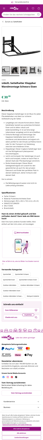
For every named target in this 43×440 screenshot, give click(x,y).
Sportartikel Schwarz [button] (22, 274)
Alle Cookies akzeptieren (21, 429)
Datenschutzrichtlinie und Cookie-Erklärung (17, 425)
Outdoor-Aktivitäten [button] (9, 285)
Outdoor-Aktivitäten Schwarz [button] (30, 285)
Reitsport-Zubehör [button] (33, 296)
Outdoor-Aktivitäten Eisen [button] (11, 291)
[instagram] (8, 377)
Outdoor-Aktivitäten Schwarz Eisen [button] (13, 296)
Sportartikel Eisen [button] (9, 280)
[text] (6, 97)
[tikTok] (16, 377)
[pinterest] (12, 377)
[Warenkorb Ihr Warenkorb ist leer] (39, 8)
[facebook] (3, 377)
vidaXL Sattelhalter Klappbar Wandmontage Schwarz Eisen (19, 84)
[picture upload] (21, 246)
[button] (21, 402)
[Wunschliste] (33, 8)
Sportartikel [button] (7, 274)
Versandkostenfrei (21, 2)
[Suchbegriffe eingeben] (38, 14)
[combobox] (21, 14)
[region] (21, 426)
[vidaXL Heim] (14, 8)
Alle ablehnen (21, 433)
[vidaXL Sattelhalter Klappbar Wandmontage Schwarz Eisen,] (21, 46)
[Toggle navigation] (4, 8)
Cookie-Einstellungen (21, 437)
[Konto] (27, 8)
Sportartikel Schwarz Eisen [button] (28, 280)
